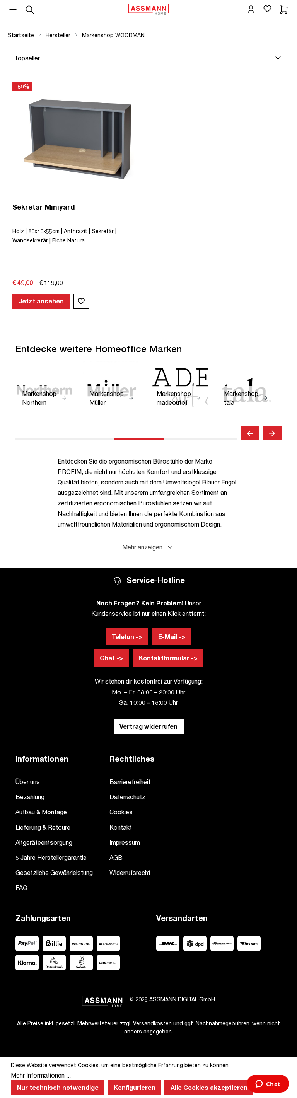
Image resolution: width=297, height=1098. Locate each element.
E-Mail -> (171, 636)
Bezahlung (29, 796)
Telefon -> (127, 636)
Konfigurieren (134, 1087)
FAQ (21, 887)
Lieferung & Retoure (42, 827)
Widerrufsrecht (129, 872)
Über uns (27, 781)
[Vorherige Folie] (250, 433)
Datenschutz (127, 796)
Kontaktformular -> (168, 658)
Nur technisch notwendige (58, 1087)
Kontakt (120, 827)
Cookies (121, 811)
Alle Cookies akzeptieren (209, 1087)
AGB (116, 857)
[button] (148, 547)
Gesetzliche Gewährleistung (54, 872)
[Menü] (13, 7)
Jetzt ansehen (41, 301)
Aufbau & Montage (41, 811)
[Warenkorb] (283, 8)
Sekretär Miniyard (43, 207)
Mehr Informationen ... (41, 1075)
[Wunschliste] (267, 8)
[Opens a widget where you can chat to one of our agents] (267, 1084)
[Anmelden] (251, 8)
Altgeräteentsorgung (43, 842)
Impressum (124, 842)
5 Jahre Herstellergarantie (51, 857)
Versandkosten (152, 1023)
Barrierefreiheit (129, 781)
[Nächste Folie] (272, 433)
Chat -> (111, 658)
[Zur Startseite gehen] (148, 8)
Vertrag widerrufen (148, 726)
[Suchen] (29, 8)
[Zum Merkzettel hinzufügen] (81, 301)
